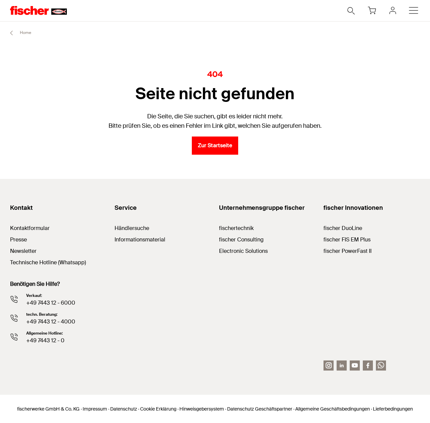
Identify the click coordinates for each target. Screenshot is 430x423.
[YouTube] (355, 365)
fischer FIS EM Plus (347, 239)
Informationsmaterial (140, 239)
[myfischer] (392, 10)
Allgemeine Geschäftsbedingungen (332, 409)
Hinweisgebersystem (201, 409)
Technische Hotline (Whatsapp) (48, 262)
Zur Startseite (215, 145)
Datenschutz (123, 409)
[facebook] (368, 365)
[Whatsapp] (381, 365)
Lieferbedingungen (393, 409)
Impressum (95, 409)
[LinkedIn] (342, 365)
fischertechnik (236, 228)
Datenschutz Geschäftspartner (259, 409)
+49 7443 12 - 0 (45, 340)
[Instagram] (329, 365)
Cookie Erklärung (158, 409)
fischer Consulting (241, 239)
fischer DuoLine (343, 228)
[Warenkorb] (371, 10)
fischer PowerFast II (348, 251)
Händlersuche (132, 228)
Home (25, 32)
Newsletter (23, 251)
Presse (18, 239)
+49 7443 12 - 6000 (50, 302)
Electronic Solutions (243, 251)
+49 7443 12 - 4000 (50, 321)
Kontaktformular (30, 228)
